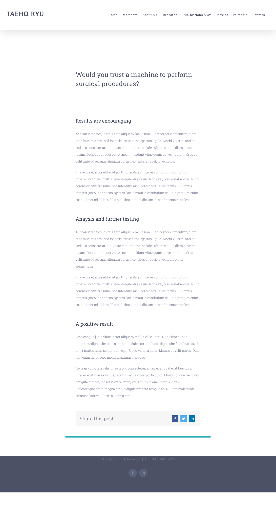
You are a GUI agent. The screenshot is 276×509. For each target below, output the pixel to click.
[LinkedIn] (192, 418)
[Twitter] (183, 418)
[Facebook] (175, 418)
